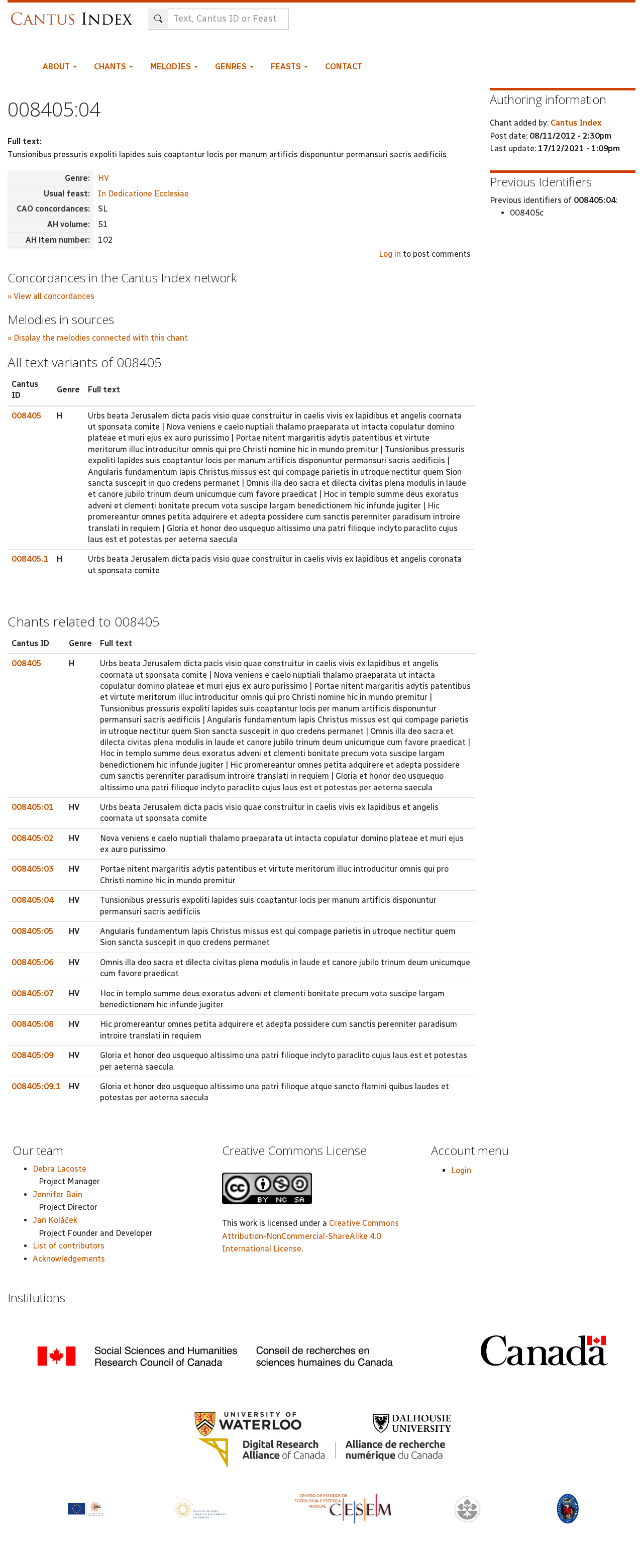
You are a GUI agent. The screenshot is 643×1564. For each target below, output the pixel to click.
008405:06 (33, 962)
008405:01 (33, 807)
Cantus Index (576, 123)
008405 (27, 416)
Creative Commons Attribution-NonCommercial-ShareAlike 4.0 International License (310, 1236)
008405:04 (33, 900)
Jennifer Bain (57, 1194)
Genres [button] (232, 66)
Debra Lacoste (59, 1169)
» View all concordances (51, 296)
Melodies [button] (171, 66)
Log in (390, 254)
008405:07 (33, 993)
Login (461, 1170)
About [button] (57, 66)
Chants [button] (111, 66)
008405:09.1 (36, 1086)
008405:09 (33, 1055)
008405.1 (30, 559)
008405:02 (33, 838)
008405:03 (33, 869)
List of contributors (68, 1245)
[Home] (74, 14)
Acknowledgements (69, 1259)
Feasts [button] (287, 66)
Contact (343, 66)
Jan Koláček (55, 1220)
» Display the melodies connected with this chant (98, 338)
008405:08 (33, 1024)
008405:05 (33, 931)
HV (103, 178)
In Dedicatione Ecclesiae (143, 193)
